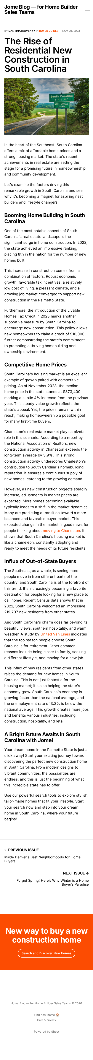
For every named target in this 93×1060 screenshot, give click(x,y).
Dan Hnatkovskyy (21, 30)
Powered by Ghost (46, 1031)
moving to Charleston (61, 530)
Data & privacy (46, 1020)
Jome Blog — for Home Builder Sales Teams (41, 9)
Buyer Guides (48, 30)
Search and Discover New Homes (46, 953)
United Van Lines (55, 634)
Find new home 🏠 (46, 1015)
